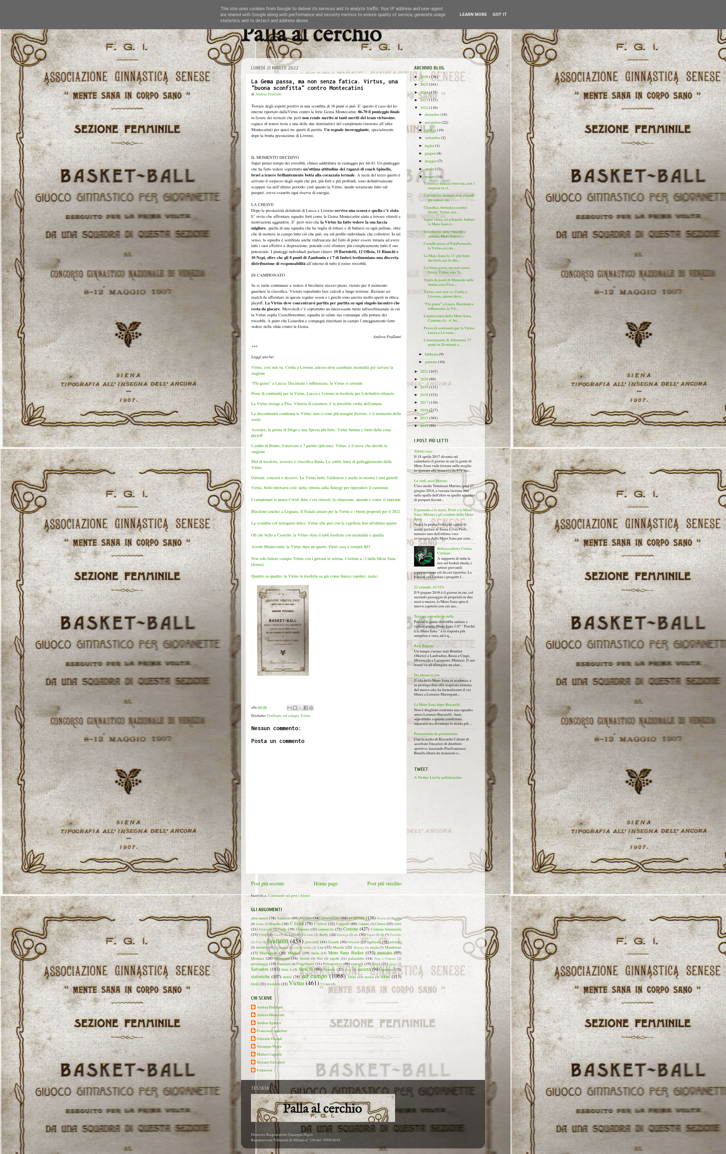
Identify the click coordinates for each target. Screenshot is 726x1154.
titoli (255, 983)
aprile (430, 168)
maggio (431, 160)
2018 (424, 394)
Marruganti (268, 952)
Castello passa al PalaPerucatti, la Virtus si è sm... (448, 245)
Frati (258, 942)
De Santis (290, 935)
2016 (424, 409)
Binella (275, 923)
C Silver (320, 923)
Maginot (359, 947)
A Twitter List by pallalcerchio (438, 777)
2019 (424, 386)
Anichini (284, 918)
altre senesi (259, 918)
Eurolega (342, 935)
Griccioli (353, 942)
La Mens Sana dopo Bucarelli (437, 704)
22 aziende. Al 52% (429, 586)
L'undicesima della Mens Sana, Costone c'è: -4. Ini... (448, 318)
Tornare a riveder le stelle (434, 616)
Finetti (371, 935)
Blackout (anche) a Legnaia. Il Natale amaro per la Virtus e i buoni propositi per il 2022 (325, 511)
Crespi (263, 934)
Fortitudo (395, 935)
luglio (430, 145)
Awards (381, 918)
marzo (430, 176)
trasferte (273, 983)
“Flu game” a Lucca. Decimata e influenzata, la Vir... (449, 306)
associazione (330, 918)
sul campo (291, 715)
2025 (424, 84)
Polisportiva (332, 963)
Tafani (352, 976)
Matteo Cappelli (269, 1054)
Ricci (376, 963)
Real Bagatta (424, 645)
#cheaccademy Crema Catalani (454, 550)
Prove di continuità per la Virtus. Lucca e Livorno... (449, 330)
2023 (424, 99)
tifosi (385, 976)
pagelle (334, 958)
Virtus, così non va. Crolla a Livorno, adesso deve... (445, 294)
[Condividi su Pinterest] (311, 708)
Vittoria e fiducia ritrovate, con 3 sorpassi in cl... (449, 185)
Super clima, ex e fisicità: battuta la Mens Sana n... (449, 221)
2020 (424, 379)
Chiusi (380, 923)
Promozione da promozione (436, 733)
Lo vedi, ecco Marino (430, 480)
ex (356, 934)
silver (348, 970)
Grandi (333, 941)
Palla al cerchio (311, 34)
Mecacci (294, 952)
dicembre (432, 114)
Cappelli (342, 923)
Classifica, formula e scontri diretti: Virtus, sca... (445, 209)
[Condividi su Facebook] (306, 708)
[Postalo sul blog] (295, 708)
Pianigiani (283, 963)
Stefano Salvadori (271, 1062)
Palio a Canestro (385, 959)
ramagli (357, 963)
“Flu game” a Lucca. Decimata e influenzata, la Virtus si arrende (306, 383)
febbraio (432, 354)
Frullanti (274, 715)
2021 (424, 371)
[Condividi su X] (300, 708)
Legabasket (281, 947)
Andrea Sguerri (269, 1022)
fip (382, 934)
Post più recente (267, 883)
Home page (326, 883)
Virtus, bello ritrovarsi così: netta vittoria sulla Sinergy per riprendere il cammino (319, 487)
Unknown (264, 1070)
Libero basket (302, 947)
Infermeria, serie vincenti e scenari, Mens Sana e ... (445, 234)
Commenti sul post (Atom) (289, 895)
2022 (424, 107)
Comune (302, 929)
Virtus (305, 715)
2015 (424, 417)
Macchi (338, 947)
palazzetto (356, 958)
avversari (357, 918)
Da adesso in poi (427, 674)
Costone (350, 929)
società (364, 969)
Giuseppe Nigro (269, 1046)
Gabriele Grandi (269, 1038)
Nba (319, 958)
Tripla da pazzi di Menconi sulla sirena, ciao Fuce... (449, 282)
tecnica (369, 976)
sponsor (387, 969)
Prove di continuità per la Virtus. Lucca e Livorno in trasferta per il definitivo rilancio (322, 393)
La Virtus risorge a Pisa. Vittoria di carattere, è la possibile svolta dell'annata (317, 403)
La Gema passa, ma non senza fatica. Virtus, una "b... (447, 270)
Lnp (320, 947)
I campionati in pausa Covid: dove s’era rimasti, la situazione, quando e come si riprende (326, 499)
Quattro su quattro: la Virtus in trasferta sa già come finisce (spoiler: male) (314, 576)
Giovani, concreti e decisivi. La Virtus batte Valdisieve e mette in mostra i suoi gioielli (325, 477)
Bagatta (396, 918)
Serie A (286, 969)
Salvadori (260, 969)
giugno (431, 153)
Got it (500, 14)
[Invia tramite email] (289, 708)
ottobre (431, 129)
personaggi (259, 963)
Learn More (473, 14)
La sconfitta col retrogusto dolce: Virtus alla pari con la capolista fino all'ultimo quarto (324, 523)
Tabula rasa (423, 451)
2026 (424, 76)
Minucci (257, 958)
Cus (276, 935)
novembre (433, 122)
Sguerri (329, 969)
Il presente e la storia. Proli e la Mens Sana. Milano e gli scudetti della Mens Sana (443, 514)
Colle (282, 929)
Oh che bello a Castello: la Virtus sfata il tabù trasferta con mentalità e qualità (317, 535)
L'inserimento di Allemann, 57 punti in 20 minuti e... (447, 342)
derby (323, 934)
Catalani (363, 923)
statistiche (260, 976)
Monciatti (282, 958)
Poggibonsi (305, 963)
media (315, 953)
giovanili (312, 941)
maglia (374, 947)
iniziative (262, 947)
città (397, 923)
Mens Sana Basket (345, 952)
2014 (424, 425)
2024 (424, 92)
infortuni (395, 942)
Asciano (305, 918)
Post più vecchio (384, 883)
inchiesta (374, 941)
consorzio (326, 929)
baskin (260, 924)
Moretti (305, 958)
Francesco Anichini (272, 1030)
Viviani (325, 984)
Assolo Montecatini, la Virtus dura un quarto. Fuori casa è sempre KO (311, 546)
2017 (424, 402)
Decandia (308, 935)
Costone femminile (386, 929)
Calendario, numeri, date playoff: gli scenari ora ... (449, 197)
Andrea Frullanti (270, 1007)
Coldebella (265, 929)
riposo (393, 964)
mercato (384, 952)
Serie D (306, 969)
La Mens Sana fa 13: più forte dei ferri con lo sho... (447, 258)
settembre (433, 137)
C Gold (297, 923)
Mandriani (393, 947)
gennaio (431, 361)
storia (287, 976)
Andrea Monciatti (270, 1014)
